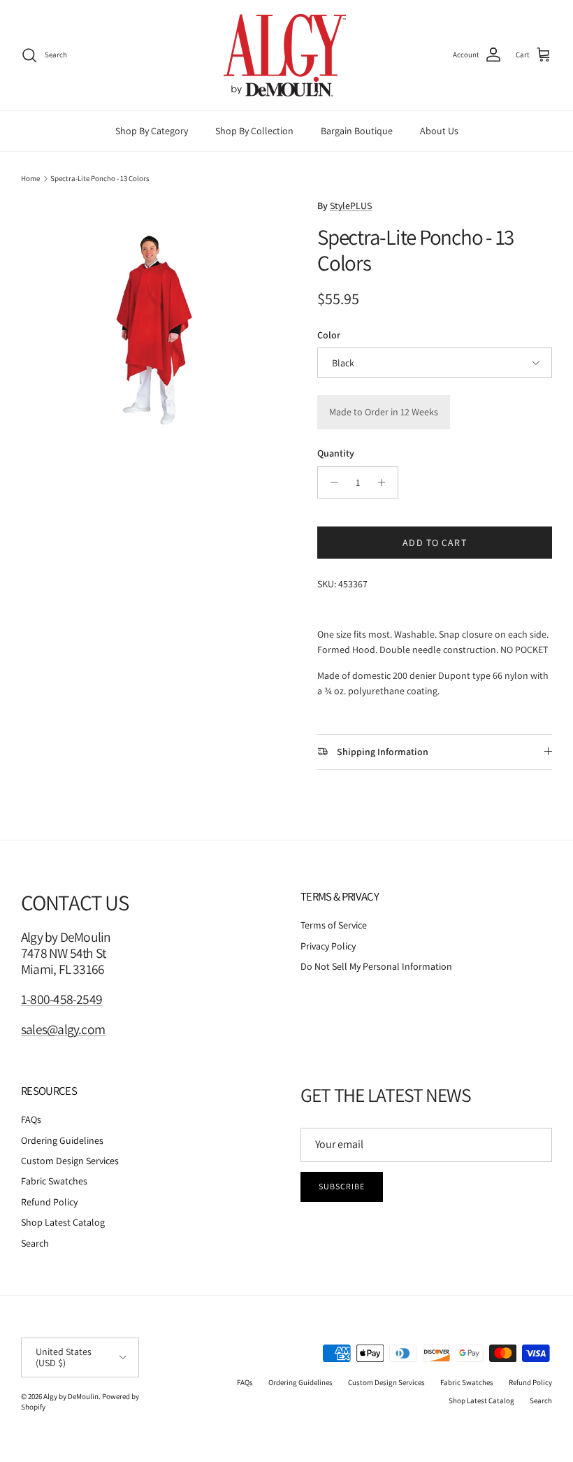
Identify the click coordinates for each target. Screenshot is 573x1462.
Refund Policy (49, 1202)
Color (328, 335)
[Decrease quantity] (330, 482)
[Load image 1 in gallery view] (153, 331)
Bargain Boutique (357, 130)
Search (35, 1243)
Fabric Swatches (54, 1181)
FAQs (31, 1119)
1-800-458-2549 (61, 999)
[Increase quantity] (385, 482)
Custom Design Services (70, 1160)
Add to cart (434, 542)
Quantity (335, 453)
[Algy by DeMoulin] (286, 55)
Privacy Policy (328, 946)
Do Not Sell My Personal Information (376, 966)
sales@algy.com (63, 1029)
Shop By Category (151, 130)
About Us (439, 130)
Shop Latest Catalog (63, 1222)
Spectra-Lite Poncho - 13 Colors (100, 178)
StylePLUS (351, 205)
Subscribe (342, 1186)
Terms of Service (333, 925)
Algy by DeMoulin (71, 1396)
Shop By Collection (254, 130)
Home (30, 178)
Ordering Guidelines (62, 1140)
